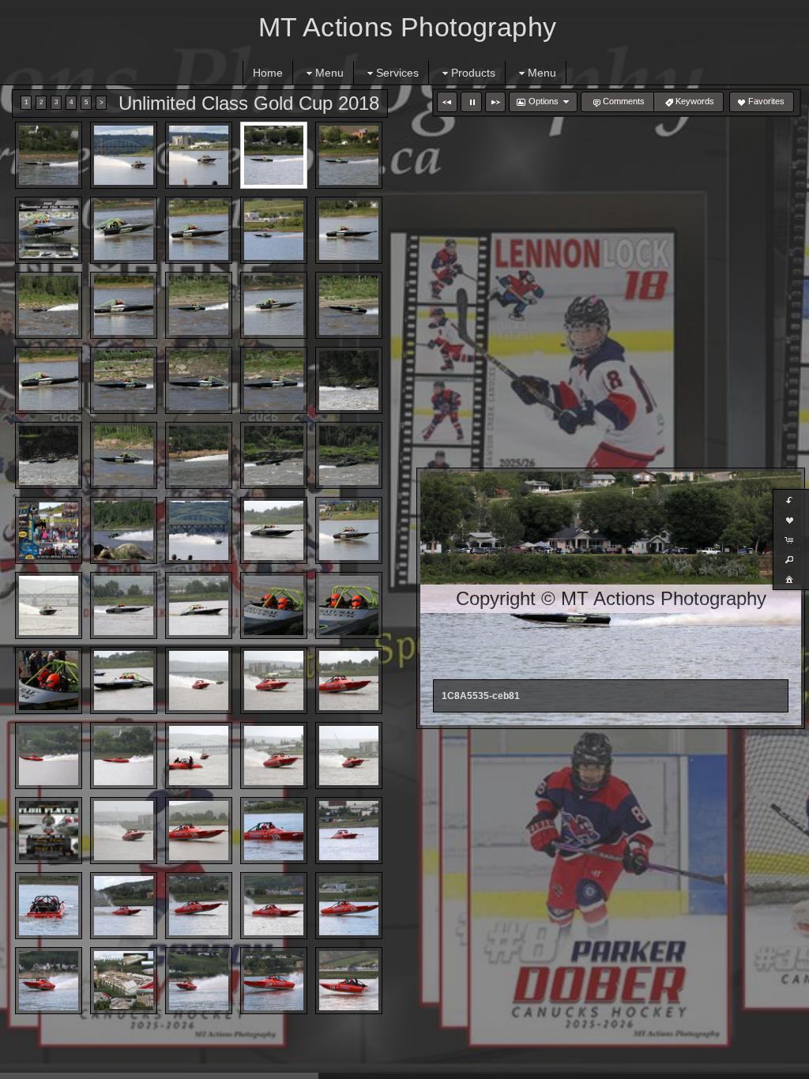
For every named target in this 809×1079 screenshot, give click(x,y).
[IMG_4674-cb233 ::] (348, 755)
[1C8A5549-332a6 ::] (48, 380)
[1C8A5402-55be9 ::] (198, 905)
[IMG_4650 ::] (348, 680)
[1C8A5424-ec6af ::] (273, 980)
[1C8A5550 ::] (273, 305)
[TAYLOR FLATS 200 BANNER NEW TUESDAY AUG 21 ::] (48, 830)
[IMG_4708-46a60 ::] (123, 830)
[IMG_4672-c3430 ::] (198, 755)
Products (473, 72)
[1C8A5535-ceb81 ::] (273, 155)
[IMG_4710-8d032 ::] (198, 830)
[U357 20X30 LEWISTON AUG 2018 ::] (48, 230)
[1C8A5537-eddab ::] (348, 155)
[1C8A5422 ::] (48, 980)
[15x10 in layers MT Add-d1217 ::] (123, 980)
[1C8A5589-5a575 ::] (48, 305)
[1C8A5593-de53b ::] (123, 380)
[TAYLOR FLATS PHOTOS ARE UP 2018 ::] (48, 530)
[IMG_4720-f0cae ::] (123, 605)
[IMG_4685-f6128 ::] (48, 605)
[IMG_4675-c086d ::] (273, 755)
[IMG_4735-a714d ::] (123, 680)
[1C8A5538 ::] (273, 230)
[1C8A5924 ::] (273, 455)
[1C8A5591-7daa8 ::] (198, 305)
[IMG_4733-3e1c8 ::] (198, 605)
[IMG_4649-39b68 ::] (273, 680)
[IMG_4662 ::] (123, 755)
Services (397, 72)
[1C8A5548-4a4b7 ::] (123, 305)
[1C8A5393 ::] (48, 905)
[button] (447, 102)
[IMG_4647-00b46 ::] (198, 680)
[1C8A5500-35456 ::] (198, 155)
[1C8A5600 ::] (123, 530)
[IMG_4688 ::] (273, 530)
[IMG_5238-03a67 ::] (48, 680)
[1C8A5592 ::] (348, 305)
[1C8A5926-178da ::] (348, 455)
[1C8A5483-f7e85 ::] (198, 455)
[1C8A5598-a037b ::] (123, 455)
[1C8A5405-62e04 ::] (348, 905)
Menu (329, 72)
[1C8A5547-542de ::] (348, 230)
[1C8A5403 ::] (273, 905)
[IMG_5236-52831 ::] (273, 605)
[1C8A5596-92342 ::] (198, 380)
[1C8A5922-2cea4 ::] (48, 455)
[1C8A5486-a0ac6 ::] (48, 155)
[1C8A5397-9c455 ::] (348, 830)
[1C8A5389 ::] (273, 830)
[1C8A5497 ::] (198, 530)
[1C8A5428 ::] (348, 980)
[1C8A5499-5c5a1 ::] (123, 155)
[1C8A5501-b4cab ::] (348, 530)
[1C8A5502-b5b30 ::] (198, 230)
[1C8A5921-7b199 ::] (348, 380)
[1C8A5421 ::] (198, 980)
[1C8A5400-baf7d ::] (123, 905)
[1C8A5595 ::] (273, 380)
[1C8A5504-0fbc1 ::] (123, 230)
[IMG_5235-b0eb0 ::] (348, 605)
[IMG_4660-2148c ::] (48, 755)
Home (268, 72)
